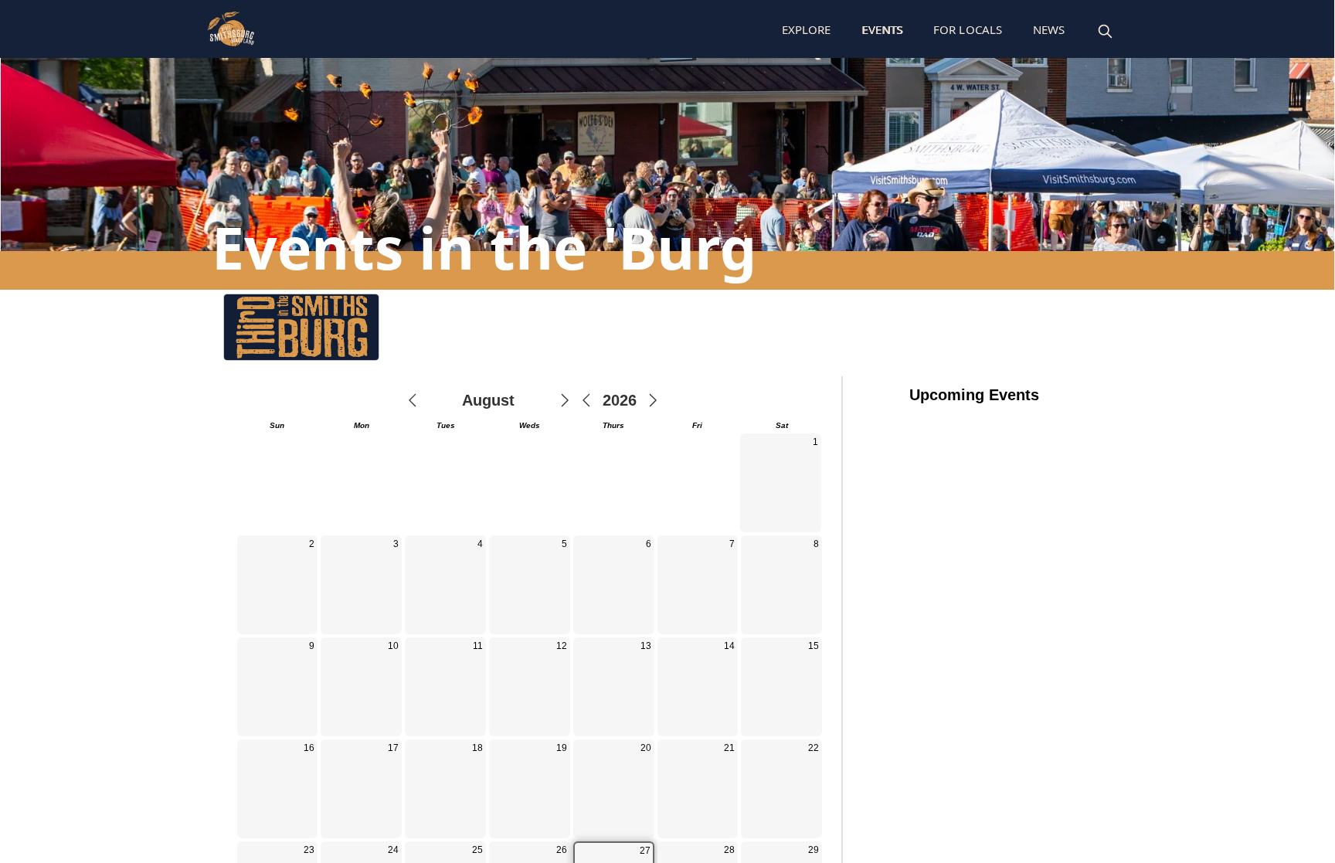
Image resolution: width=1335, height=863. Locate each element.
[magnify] (1105, 31)
